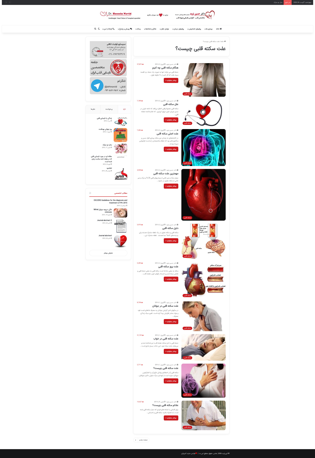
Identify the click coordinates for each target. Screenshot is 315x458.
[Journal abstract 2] (120, 226)
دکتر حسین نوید (171, 64)
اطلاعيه (109, 168)
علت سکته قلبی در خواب (165, 339)
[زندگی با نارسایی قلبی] (120, 121)
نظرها (93, 109)
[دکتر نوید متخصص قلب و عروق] (157, 15)
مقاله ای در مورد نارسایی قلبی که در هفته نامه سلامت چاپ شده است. (259, 2)
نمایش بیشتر (108, 253)
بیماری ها (209, 29)
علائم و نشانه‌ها (151, 29)
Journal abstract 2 (104, 220)
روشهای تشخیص (195, 29)
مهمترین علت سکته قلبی (165, 173)
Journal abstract (105, 235)
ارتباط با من (108, 29)
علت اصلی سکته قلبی (167, 134)
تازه (124, 109)
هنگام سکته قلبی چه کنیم (165, 68)
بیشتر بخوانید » (171, 80)
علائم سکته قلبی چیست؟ (165, 405)
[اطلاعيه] (120, 174)
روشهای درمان (179, 29)
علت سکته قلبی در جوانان (165, 306)
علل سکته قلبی (170, 104)
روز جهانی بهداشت (105, 129)
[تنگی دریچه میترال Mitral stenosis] (120, 213)
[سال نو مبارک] (120, 149)
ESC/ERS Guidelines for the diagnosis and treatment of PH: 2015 (110, 201)
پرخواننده (109, 109)
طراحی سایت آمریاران (188, 453)
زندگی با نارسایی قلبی (104, 118)
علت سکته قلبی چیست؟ (165, 368)
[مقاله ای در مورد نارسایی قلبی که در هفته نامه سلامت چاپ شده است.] (120, 156)
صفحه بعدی (143, 440)
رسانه (139, 29)
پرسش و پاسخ (124, 29)
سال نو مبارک (107, 145)
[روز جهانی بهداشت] (120, 135)
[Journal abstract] (120, 241)
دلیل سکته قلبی (170, 228)
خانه (218, 29)
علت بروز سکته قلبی (168, 266)
